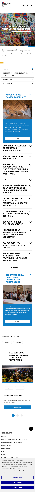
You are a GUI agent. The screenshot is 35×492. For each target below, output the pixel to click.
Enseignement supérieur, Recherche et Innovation (14, 439)
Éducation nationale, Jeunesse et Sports (11, 442)
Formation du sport (13, 395)
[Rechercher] (24, 5)
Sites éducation (8, 433)
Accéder (17, 138)
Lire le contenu (17, 407)
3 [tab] (22, 415)
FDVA (5, 180)
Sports (5, 69)
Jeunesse (6, 342)
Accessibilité (27, 5)
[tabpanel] (17, 388)
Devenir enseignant (6, 445)
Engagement (8, 83)
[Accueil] (6, 5)
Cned (2, 451)
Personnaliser (17, 478)
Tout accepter (17, 487)
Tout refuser (17, 483)
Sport (9, 388)
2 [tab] (17, 415)
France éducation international (9, 457)
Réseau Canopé (5, 448)
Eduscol (3, 436)
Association (18, 342)
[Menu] (31, 5)
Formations (7, 79)
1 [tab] (13, 415)
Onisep (3, 454)
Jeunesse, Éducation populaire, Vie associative (15, 74)
